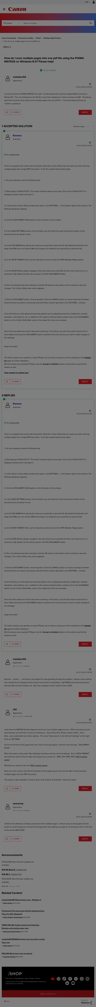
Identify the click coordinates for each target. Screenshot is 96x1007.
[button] (80, 484)
